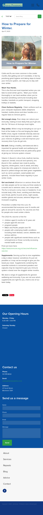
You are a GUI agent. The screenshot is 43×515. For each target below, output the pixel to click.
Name (4, 405)
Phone (4, 412)
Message (5, 427)
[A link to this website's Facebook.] (4, 491)
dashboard (15, 504)
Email (4, 419)
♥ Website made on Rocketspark (28, 504)
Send (7, 442)
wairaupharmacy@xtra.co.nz (12, 381)
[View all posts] (2, 16)
